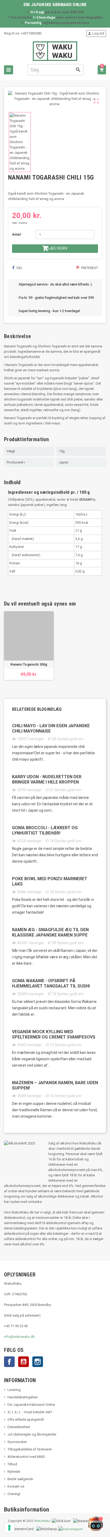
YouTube (23, 1361)
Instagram (37, 1361)
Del (19, 268)
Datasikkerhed (18, 1427)
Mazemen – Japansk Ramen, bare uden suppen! (55, 1085)
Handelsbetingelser (22, 1397)
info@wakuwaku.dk (19, 1337)
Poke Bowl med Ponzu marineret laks (49, 881)
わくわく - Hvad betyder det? (29, 1412)
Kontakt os (15, 1486)
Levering (14, 1390)
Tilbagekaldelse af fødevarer (29, 1449)
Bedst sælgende (20, 1479)
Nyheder (13, 1472)
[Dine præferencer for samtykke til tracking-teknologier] (9, 1528)
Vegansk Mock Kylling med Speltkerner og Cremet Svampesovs (53, 1034)
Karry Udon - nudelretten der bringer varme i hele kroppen (46, 779)
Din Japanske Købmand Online (31, 1405)
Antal (16, 234)
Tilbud (12, 1464)
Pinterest (89, 268)
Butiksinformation (26, 1509)
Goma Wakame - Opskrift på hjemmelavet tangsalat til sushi (51, 983)
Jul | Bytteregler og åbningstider (31, 1434)
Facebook (9, 1361)
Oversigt (13, 1494)
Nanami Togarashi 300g (28, 664)
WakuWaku (42, 1521)
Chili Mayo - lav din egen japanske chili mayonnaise (51, 728)
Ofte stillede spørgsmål (25, 1419)
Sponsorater (17, 1442)
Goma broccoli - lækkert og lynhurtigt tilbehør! (45, 830)
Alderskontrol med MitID (26, 1457)
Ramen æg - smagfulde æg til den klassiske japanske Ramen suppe (50, 932)
